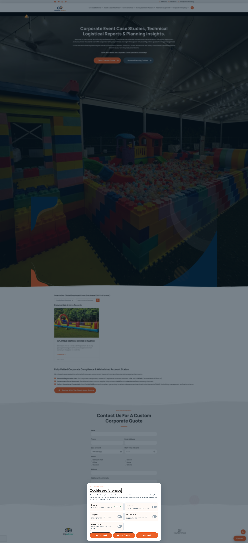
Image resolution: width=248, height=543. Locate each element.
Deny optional (101, 535)
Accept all (147, 535)
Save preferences (124, 535)
